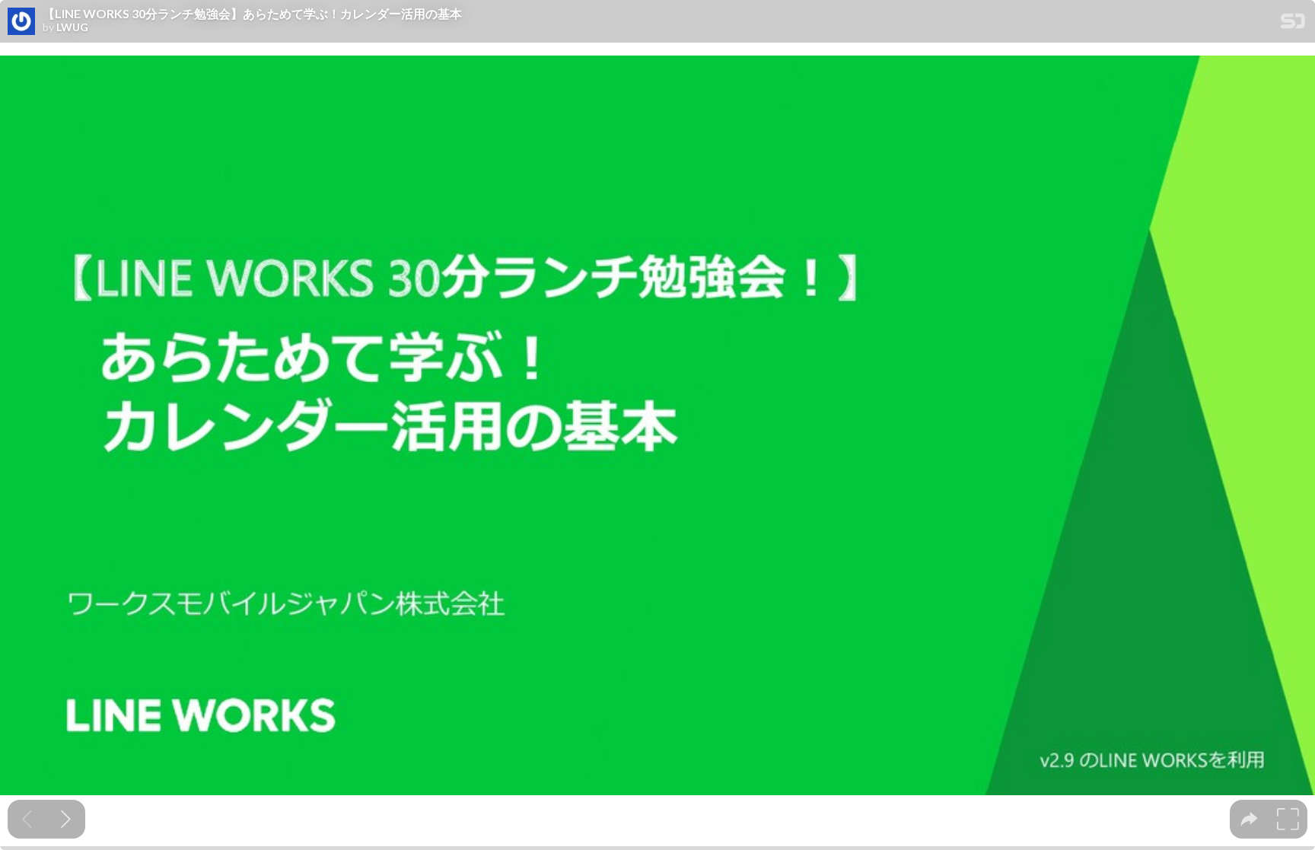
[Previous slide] (27, 819)
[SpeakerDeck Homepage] (1293, 24)
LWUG (72, 27)
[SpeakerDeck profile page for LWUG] (21, 22)
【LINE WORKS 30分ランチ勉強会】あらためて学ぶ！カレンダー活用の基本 (252, 14)
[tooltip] (1249, 819)
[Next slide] (66, 819)
